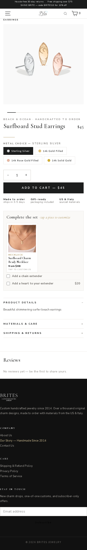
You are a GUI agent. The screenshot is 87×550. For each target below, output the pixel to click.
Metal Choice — (32, 143)
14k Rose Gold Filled (25, 160)
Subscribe (43, 522)
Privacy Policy (9, 471)
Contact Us (7, 446)
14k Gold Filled (53, 151)
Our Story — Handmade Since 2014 (23, 441)
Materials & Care (20, 323)
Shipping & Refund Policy (16, 466)
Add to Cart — (43, 188)
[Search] (65, 13)
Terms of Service (11, 476)
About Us (6, 435)
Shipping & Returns (22, 333)
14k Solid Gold (61, 160)
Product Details (20, 302)
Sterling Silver (20, 151)
